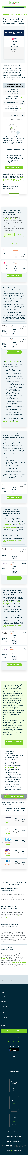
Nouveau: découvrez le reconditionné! (14, 7)
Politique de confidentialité (14, 1136)
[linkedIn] (9, 1042)
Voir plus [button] (14, 874)
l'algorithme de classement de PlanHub (12, 540)
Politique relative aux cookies (14, 1141)
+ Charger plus (14, 195)
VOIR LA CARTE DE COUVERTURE (14, 796)
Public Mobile (15, 191)
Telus (17, 219)
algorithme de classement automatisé (10, 422)
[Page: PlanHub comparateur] (14, 2)
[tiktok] (14, 1042)
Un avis (14, 248)
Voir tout (15, 243)
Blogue (3, 1025)
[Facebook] (9, 1038)
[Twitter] (19, 1038)
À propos (4, 1017)
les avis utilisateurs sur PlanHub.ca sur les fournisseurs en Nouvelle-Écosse (13, 179)
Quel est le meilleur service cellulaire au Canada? (9, 889)
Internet (3, 1002)
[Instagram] (14, 1038)
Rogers (7, 767)
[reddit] (19, 1042)
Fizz (17, 898)
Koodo (12, 219)
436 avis (12, 325)
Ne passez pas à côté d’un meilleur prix (14, 742)
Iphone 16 (15, 523)
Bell (11, 767)
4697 (21, 97)
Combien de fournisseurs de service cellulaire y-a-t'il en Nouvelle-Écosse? (9, 926)
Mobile (3, 997)
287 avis (12, 338)
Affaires (3, 1022)
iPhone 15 (8, 524)
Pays (14, 1056)
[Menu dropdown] (1, 3)
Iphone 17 (21, 523)
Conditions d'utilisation (14, 1132)
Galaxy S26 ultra (7, 603)
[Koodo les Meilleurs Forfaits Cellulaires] (4, 326)
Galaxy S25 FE (16, 602)
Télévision (4, 1006)
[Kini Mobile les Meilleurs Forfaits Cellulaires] (5, 249)
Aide (2, 1012)
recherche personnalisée (18, 962)
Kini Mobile (6, 191)
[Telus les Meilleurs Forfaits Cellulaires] (4, 339)
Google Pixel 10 (7, 602)
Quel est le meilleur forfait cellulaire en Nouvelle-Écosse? (10, 907)
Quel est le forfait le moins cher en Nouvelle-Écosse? (11, 948)
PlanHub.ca (9, 1145)
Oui (21, 108)
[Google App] (14, 1050)
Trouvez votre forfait (13, 167)
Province (14, 1067)
